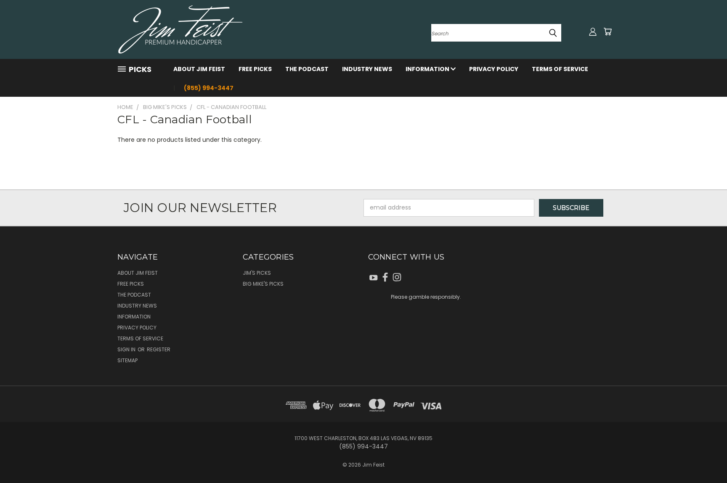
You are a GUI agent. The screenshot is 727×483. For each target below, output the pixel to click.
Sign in (127, 349)
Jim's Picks (257, 272)
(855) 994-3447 (208, 88)
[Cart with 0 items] (607, 31)
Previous (705, 456)
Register (158, 349)
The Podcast (307, 69)
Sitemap (127, 360)
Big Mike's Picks (263, 283)
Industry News (367, 69)
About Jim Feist (199, 69)
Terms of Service (560, 69)
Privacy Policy (493, 69)
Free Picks (255, 69)
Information (428, 69)
